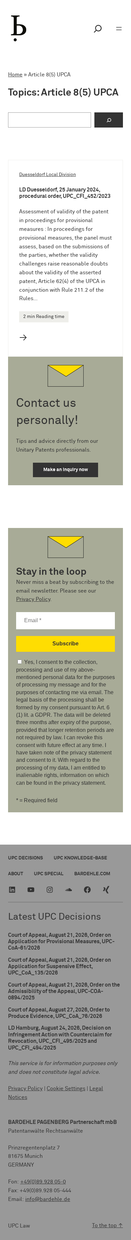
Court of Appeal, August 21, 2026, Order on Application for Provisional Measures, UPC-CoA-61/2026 (61, 941)
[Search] (97, 28)
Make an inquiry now (65, 469)
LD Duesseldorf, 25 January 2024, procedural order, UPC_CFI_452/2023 (65, 193)
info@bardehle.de (47, 1199)
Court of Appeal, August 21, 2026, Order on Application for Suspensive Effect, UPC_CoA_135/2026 (59, 966)
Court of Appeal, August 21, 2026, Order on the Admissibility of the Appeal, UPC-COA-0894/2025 (64, 991)
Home (15, 74)
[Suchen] (108, 120)
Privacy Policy (33, 599)
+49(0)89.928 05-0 (43, 1181)
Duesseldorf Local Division (47, 174)
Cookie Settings (66, 1088)
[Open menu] (119, 29)
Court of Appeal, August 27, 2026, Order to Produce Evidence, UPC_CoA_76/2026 (59, 1013)
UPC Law (19, 1226)
